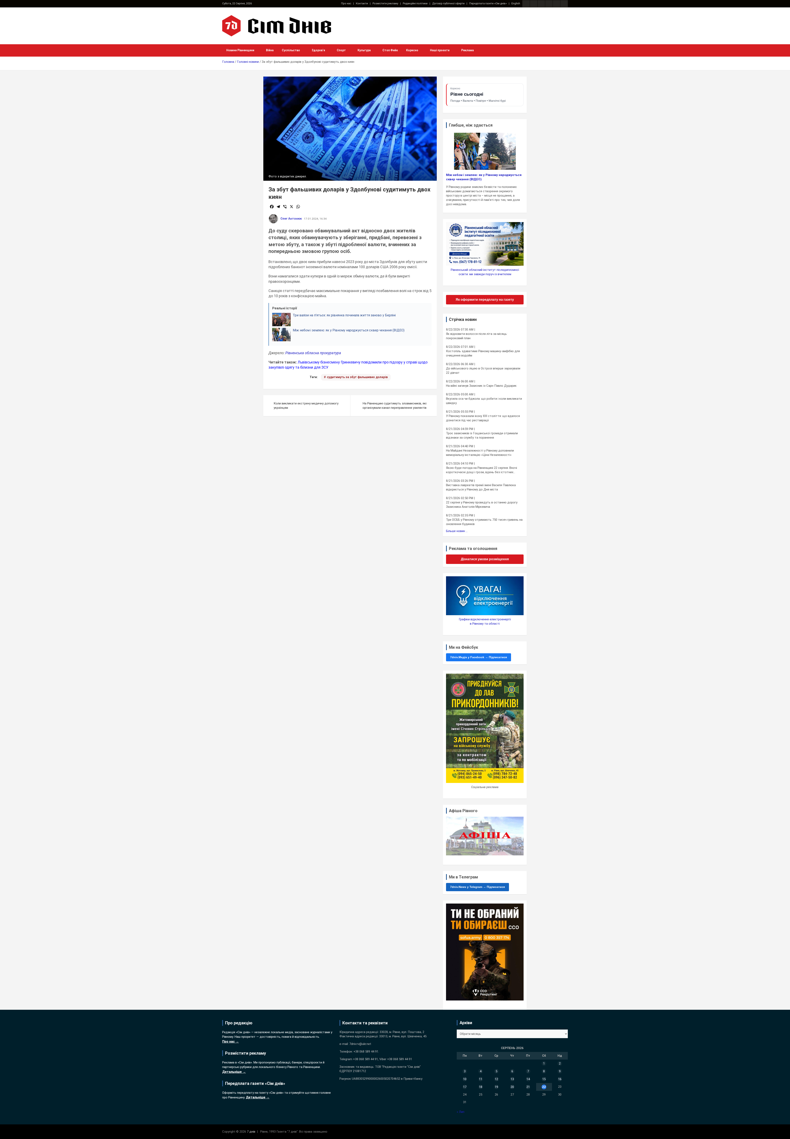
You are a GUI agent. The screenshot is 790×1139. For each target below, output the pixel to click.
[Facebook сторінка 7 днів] (526, 3)
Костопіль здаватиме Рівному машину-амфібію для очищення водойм (483, 353)
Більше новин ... (457, 531)
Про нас (346, 3)
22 (544, 1087)
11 (480, 1079)
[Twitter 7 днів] (549, 3)
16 (559, 1079)
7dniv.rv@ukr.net (360, 1044)
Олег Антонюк (291, 218)
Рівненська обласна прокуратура (313, 353)
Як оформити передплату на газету (485, 299)
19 (496, 1087)
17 (464, 1087)
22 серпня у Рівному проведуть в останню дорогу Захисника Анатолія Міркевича (481, 505)
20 (512, 1087)
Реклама (467, 50)
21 (528, 1087)
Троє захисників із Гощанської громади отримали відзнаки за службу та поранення (482, 435)
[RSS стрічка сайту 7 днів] (541, 3)
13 (512, 1079)
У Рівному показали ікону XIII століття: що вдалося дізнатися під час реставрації (483, 418)
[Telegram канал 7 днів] (556, 3)
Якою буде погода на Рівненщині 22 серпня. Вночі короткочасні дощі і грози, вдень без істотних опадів (481, 470)
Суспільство (291, 50)
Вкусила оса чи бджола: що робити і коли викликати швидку (484, 401)
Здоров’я (318, 50)
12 (496, 1079)
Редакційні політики (415, 3)
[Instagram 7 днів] (533, 3)
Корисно (412, 50)
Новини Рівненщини (240, 50)
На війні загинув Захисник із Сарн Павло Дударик (481, 386)
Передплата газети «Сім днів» (488, 3)
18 (480, 1087)
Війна (270, 50)
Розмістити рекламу (385, 3)
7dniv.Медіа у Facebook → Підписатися (478, 657)
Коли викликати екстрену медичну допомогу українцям (306, 406)
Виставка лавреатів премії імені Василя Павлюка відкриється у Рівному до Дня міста (481, 487)
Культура (364, 50)
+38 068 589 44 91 (365, 1051)
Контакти (362, 3)
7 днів (251, 1131)
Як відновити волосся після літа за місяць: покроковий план (476, 336)
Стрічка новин (463, 319)
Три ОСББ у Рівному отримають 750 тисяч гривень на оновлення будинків (484, 522)
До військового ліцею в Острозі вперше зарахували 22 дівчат (483, 371)
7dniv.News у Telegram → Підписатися (477, 887)
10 (464, 1079)
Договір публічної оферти (448, 3)
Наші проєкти (440, 50)
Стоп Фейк (390, 50)
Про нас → (230, 1042)
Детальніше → (234, 1072)
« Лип (460, 1112)
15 (544, 1079)
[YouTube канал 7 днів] (564, 3)
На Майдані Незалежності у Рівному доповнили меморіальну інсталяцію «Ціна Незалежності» (480, 453)
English (515, 3)
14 (528, 1079)
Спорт (341, 50)
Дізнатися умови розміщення (485, 559)
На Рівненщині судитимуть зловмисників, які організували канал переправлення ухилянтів (394, 406)
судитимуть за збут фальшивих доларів (357, 377)
